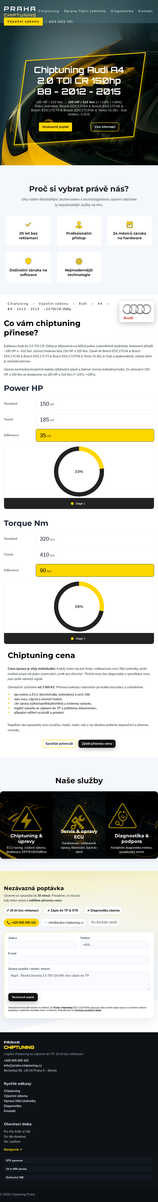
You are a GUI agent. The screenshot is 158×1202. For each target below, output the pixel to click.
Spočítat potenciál (59, 743)
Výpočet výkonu (23, 21)
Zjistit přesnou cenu (97, 743)
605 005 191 (61, 22)
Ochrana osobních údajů (88, 1010)
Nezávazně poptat (55, 126)
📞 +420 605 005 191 (21, 922)
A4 (100, 303)
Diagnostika (122, 11)
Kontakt (145, 11)
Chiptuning (49, 11)
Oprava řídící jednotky (85, 11)
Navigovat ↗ (13, 1149)
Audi (83, 303)
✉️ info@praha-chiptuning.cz (64, 922)
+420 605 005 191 (16, 1060)
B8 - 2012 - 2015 (24, 309)
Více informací (104, 126)
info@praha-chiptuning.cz (23, 1065)
